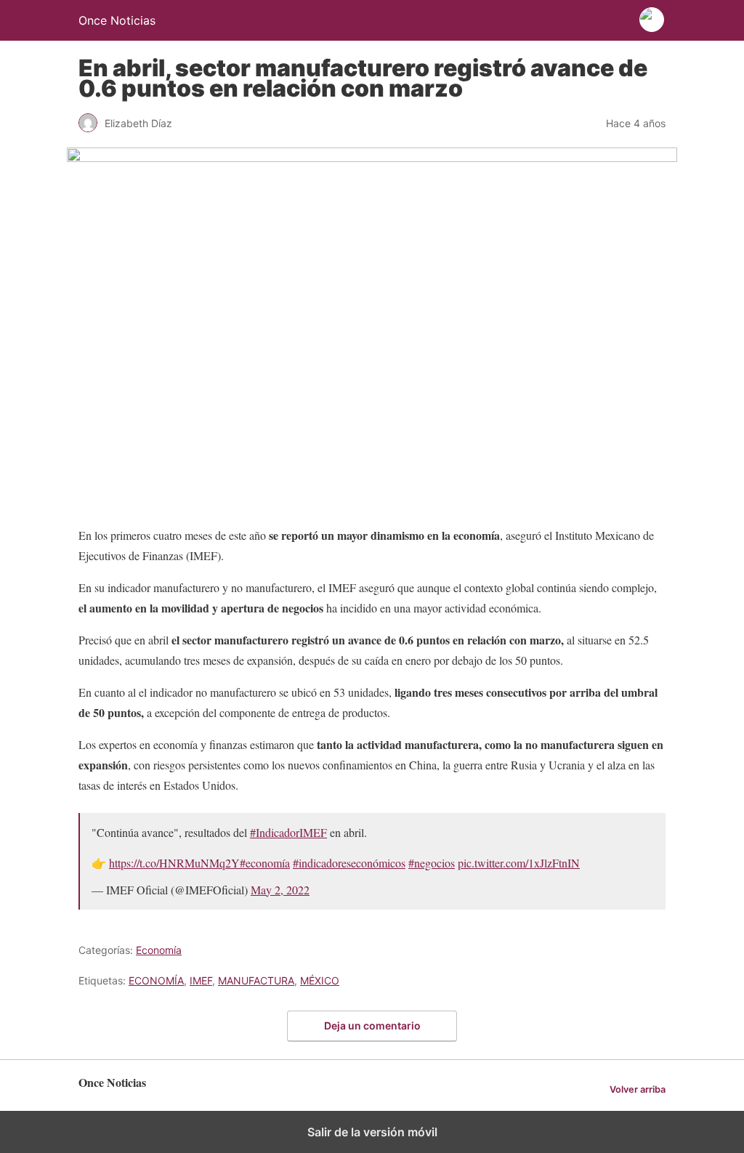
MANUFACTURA (256, 980)
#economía (265, 862)
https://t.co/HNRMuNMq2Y (174, 862)
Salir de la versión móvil (372, 1132)
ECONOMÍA (156, 980)
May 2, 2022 (280, 889)
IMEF (201, 980)
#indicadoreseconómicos (349, 862)
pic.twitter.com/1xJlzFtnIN (519, 862)
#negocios (431, 862)
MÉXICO (319, 980)
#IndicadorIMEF (288, 832)
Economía (159, 950)
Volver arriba (638, 1089)
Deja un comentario (372, 1025)
